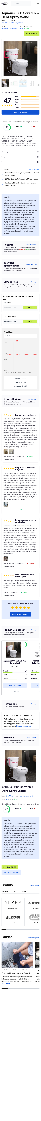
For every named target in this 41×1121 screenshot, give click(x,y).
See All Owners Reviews (20, 614)
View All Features (33, 169)
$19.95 (30, 308)
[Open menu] (22, 23)
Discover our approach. (24, 726)
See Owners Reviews (20, 112)
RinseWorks (6, 23)
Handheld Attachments (9, 29)
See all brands (34, 886)
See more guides (33, 938)
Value (21, 29)
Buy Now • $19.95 (31, 33)
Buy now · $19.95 (9, 867)
